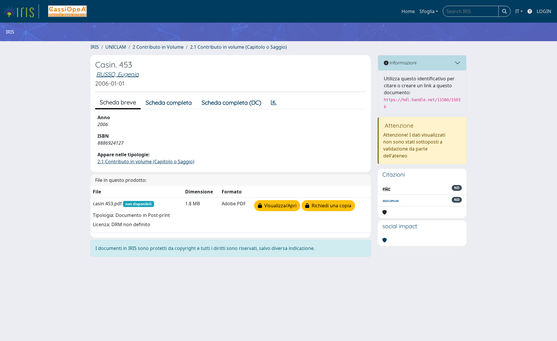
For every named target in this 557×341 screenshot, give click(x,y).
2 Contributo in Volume (158, 47)
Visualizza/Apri (279, 205)
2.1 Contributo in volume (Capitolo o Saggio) (238, 47)
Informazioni (402, 63)
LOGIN (544, 11)
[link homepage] (21, 11)
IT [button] (517, 11)
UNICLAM (115, 47)
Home (408, 11)
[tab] (274, 103)
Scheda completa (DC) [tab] (231, 102)
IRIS (95, 47)
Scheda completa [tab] (169, 102)
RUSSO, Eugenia (117, 74)
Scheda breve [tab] (118, 102)
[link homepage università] (67, 11)
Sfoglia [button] (427, 11)
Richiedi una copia (330, 205)
